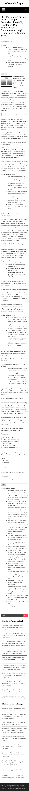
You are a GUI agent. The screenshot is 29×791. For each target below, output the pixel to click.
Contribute (7, 787)
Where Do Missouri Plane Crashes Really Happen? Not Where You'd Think (17, 543)
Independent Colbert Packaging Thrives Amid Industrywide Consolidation (16, 582)
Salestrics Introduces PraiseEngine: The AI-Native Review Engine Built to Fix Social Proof (14, 659)
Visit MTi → (16, 374)
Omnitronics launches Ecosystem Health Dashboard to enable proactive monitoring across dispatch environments (13, 698)
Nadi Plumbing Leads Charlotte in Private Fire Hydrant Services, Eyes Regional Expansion (17, 503)
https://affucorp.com (13, 440)
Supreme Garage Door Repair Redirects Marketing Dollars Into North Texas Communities (16, 200)
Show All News (5, 472)
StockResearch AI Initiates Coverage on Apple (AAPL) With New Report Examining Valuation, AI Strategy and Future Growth (14, 730)
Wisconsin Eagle (14, 3)
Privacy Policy (14, 787)
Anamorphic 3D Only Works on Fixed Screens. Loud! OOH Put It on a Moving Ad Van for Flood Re (13, 683)
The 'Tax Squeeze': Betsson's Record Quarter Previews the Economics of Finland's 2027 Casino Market (14, 635)
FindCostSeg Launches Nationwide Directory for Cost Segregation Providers (17, 64)
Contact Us (20, 787)
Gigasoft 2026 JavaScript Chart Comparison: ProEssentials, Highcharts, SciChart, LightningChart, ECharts (14, 716)
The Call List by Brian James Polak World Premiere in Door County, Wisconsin (17, 492)
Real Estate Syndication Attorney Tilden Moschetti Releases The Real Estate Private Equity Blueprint (17, 560)
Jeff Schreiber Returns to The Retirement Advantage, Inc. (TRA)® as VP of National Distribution (13, 755)
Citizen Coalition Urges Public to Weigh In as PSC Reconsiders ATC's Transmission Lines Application (14, 675)
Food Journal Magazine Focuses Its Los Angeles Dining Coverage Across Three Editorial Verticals (17, 537)
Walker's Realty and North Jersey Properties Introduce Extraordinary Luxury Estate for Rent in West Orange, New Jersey (14, 667)
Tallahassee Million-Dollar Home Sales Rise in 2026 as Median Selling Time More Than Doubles (18, 597)
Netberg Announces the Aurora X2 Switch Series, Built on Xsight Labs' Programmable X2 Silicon (17, 340)
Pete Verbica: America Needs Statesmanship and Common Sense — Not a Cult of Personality (14, 746)
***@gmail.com (5, 462)
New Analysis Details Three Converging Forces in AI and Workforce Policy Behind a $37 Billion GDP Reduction (13, 777)
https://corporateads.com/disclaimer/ (11, 453)
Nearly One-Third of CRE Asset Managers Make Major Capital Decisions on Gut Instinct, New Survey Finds (13, 763)
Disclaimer (12, 472)
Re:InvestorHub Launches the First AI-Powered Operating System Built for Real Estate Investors (18, 497)
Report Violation (20, 472)
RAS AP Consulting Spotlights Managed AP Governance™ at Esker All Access (18, 206)
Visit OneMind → (21, 383)
